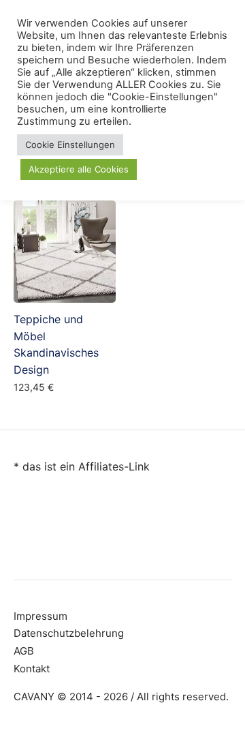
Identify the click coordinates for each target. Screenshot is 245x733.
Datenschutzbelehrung (69, 633)
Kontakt (32, 668)
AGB (24, 650)
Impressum (40, 616)
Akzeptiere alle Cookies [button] (79, 169)
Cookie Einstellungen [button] (70, 144)
